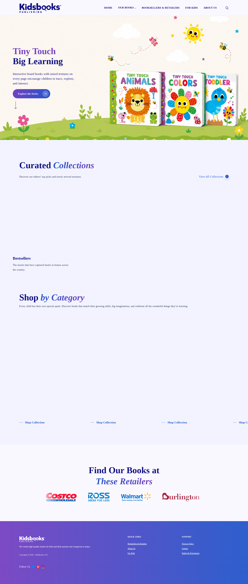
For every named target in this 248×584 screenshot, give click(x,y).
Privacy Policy (188, 544)
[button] (31, 93)
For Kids (131, 553)
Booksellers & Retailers (137, 544)
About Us (131, 548)
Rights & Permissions (190, 553)
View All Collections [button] (211, 176)
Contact (185, 548)
